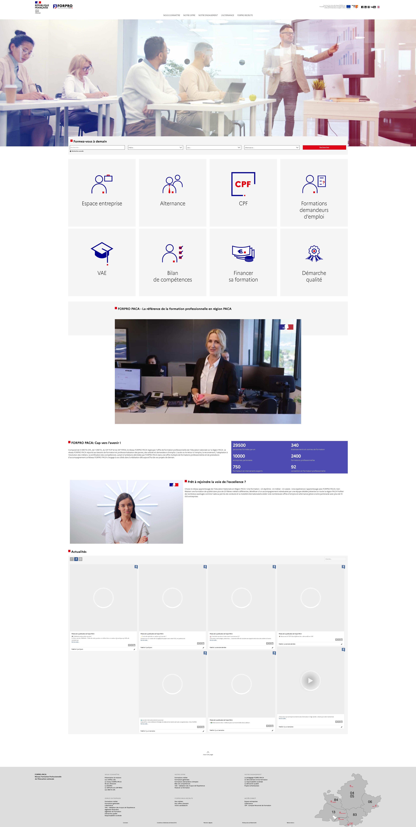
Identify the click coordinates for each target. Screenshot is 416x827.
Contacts (125, 822)
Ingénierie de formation (113, 811)
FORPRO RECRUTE (245, 15)
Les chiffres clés (110, 780)
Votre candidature (181, 805)
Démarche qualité (111, 813)
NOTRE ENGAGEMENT (208, 15)
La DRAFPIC (108, 786)
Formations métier (181, 777)
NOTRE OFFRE (189, 15)
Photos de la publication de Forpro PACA (83, 634)
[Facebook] (129, 645)
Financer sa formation (182, 788)
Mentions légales (208, 822)
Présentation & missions (113, 777)
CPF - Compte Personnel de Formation (258, 805)
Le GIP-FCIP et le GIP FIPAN (113, 788)
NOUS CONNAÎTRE (171, 15)
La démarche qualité (252, 784)
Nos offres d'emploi (181, 803)
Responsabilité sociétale (113, 815)
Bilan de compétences (182, 784)
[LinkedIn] (134, 645)
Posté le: (77, 649)
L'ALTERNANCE (227, 15)
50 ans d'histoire (110, 784)
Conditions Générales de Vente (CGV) (166, 822)
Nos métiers (179, 801)
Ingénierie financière (112, 809)
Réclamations (290, 822)
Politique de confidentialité (249, 822)
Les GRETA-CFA (110, 790)
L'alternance (109, 805)
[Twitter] (132, 645)
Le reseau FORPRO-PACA (113, 782)
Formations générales (182, 780)
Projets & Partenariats (252, 786)
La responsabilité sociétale (254, 782)
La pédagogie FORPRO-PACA (254, 777)
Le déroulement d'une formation (256, 780)
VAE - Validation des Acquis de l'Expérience (190, 786)
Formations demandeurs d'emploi (186, 782)
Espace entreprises (251, 801)
